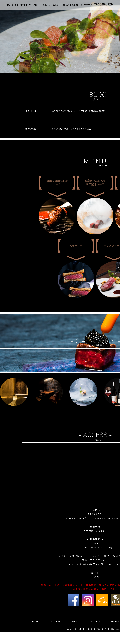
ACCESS (71, 5)
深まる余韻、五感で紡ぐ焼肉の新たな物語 (71, 129)
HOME (8, 5)
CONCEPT (20, 5)
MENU (33, 5)
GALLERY (46, 5)
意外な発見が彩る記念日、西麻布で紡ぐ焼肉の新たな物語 (78, 111)
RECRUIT (59, 5)
